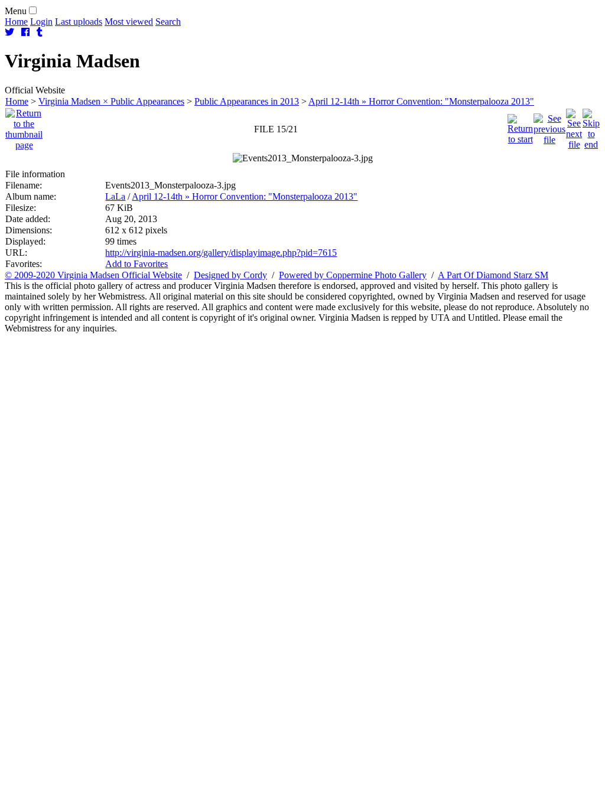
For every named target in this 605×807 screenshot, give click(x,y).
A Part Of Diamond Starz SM (493, 275)
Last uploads (78, 22)
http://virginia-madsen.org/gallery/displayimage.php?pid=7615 (221, 253)
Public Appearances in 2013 (246, 101)
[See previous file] (549, 126)
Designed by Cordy (230, 275)
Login (41, 22)
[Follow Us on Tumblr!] (40, 32)
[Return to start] (520, 126)
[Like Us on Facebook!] (25, 32)
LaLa (115, 196)
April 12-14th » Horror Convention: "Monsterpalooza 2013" (421, 101)
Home (16, 22)
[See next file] (574, 126)
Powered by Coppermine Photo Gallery (353, 275)
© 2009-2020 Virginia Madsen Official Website (93, 275)
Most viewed (129, 22)
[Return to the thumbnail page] (24, 126)
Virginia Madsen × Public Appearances (111, 101)
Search (168, 22)
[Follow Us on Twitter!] (9, 32)
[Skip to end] (591, 126)
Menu (16, 11)
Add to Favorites (136, 264)
